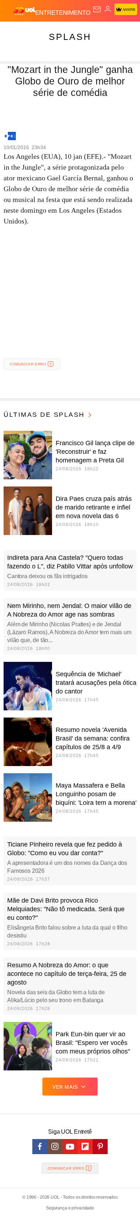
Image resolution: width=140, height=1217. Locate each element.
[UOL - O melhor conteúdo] (24, 11)
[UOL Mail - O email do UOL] (97, 9)
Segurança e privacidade (70, 1208)
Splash (70, 37)
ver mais (65, 1087)
